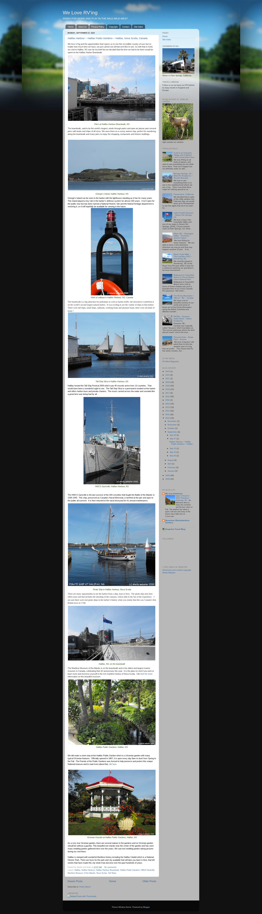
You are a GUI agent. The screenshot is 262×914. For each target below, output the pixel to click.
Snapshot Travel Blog (175, 529)
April (170, 464)
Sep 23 (173, 448)
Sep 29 (173, 435)
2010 (167, 418)
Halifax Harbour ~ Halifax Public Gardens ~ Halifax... (181, 443)
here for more (146, 674)
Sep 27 (173, 439)
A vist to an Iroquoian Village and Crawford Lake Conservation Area (184, 155)
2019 (167, 386)
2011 (167, 415)
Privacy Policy (97, 27)
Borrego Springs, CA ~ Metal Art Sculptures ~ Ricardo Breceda (183, 176)
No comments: (110, 867)
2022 (167, 375)
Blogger (146, 907)
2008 (167, 479)
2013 (167, 407)
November (172, 425)
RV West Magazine (170, 361)
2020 (167, 382)
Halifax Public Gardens (130, 870)
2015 (167, 400)
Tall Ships (112, 873)
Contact (125, 27)
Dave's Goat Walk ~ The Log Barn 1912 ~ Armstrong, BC (183, 256)
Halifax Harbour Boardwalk (107, 870)
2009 (167, 475)
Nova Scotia (101, 873)
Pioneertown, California (184, 194)
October (171, 428)
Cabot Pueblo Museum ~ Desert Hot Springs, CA (183, 215)
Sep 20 (173, 456)
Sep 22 (173, 452)
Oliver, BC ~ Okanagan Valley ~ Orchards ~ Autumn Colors (183, 236)
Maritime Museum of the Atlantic (81, 873)
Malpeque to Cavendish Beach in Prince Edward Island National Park (184, 277)
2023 (167, 371)
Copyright (113, 27)
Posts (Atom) (85, 887)
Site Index (138, 27)
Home (71, 27)
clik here (112, 764)
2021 (167, 379)
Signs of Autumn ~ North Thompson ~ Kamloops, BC (183, 498)
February (172, 467)
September (173, 432)
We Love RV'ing (80, 12)
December (172, 421)
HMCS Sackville (147, 870)
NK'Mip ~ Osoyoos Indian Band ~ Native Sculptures (183, 318)
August (171, 460)
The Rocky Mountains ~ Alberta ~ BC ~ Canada (184, 297)
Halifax (77, 870)
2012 (167, 411)
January (171, 471)
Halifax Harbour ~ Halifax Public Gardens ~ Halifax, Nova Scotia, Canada (108, 38)
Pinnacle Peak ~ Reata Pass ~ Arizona (183, 338)
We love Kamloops (174, 494)
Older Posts (149, 881)
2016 (167, 397)
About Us (82, 27)
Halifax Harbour (88, 870)
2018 (167, 389)
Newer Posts (75, 881)
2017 (167, 393)
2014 (167, 404)
